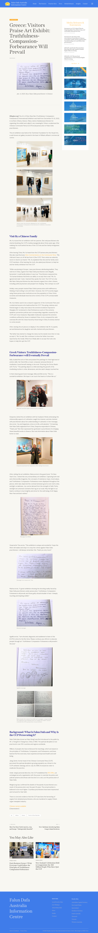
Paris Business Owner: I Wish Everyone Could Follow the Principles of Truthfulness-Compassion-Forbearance (21, 866)
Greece (23, 815)
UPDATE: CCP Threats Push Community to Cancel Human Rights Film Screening (74, 58)
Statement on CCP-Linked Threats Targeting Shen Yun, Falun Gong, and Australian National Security (74, 30)
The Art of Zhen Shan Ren (34, 815)
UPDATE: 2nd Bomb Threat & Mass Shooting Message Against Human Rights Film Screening (74, 49)
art (11, 815)
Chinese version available (18, 806)
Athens (17, 815)
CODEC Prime (85, 930)
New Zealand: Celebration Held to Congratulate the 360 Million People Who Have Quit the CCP (47, 866)
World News (14, 19)
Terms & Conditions (14, 930)
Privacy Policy (23, 930)
